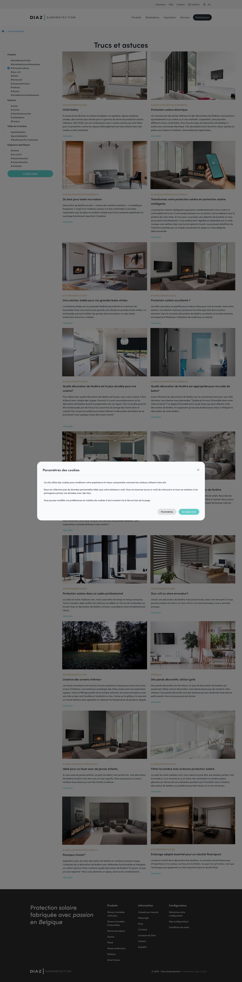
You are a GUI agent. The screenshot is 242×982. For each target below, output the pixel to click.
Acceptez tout (189, 511)
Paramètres (167, 511)
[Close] (198, 470)
